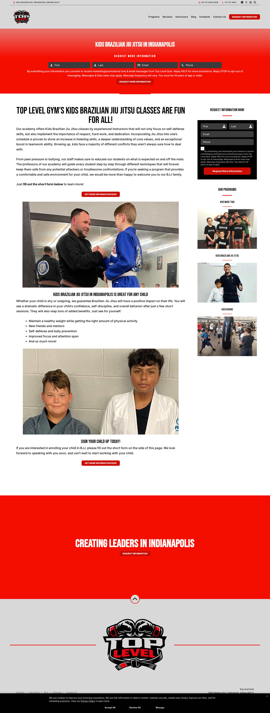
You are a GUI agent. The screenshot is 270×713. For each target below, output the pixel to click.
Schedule (204, 16)
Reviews (167, 16)
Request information (135, 553)
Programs (154, 16)
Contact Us (219, 16)
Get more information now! (101, 194)
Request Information (244, 17)
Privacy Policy (88, 701)
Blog (193, 16)
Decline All (135, 707)
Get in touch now (209, 2)
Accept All (110, 707)
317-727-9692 (230, 2)
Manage (160, 707)
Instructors (181, 16)
